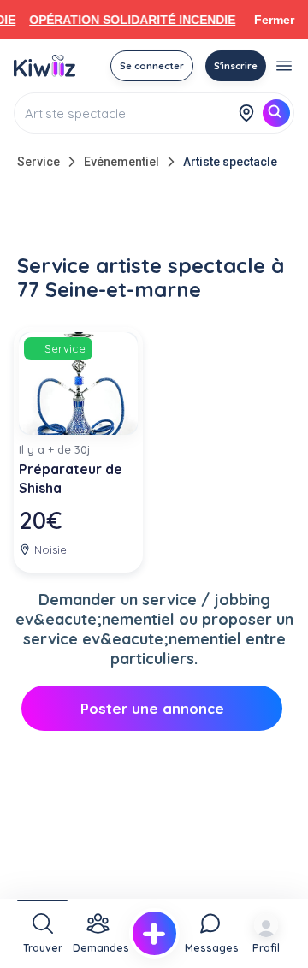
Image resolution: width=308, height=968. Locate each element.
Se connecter (152, 66)
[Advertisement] (154, 215)
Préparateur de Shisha (70, 478)
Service (38, 162)
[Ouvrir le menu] (284, 66)
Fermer (274, 20)
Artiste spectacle (230, 162)
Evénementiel (121, 162)
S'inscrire (236, 66)
